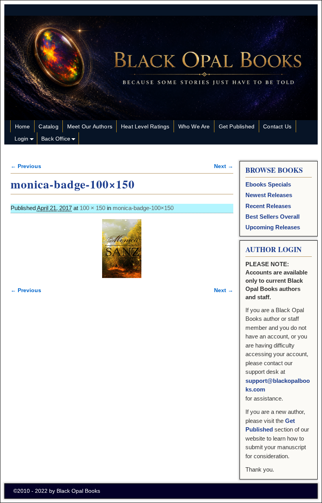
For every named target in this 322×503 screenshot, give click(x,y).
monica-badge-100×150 (143, 208)
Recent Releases (268, 206)
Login (22, 138)
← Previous (26, 166)
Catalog (48, 126)
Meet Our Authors (89, 126)
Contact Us (277, 126)
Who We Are (194, 126)
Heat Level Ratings (145, 126)
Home (22, 126)
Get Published (237, 126)
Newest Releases (268, 195)
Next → (223, 166)
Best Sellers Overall (272, 216)
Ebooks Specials (268, 184)
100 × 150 (92, 208)
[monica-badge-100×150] (122, 248)
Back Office (55, 138)
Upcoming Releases (272, 227)
